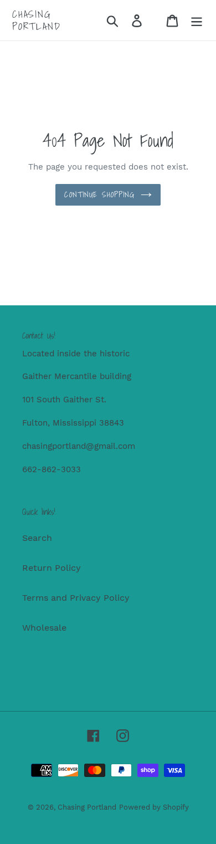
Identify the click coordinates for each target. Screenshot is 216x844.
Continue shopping (99, 194)
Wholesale (44, 627)
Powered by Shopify (154, 807)
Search (37, 538)
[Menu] (196, 20)
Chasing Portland (36, 20)
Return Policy (51, 567)
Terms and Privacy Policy (76, 597)
